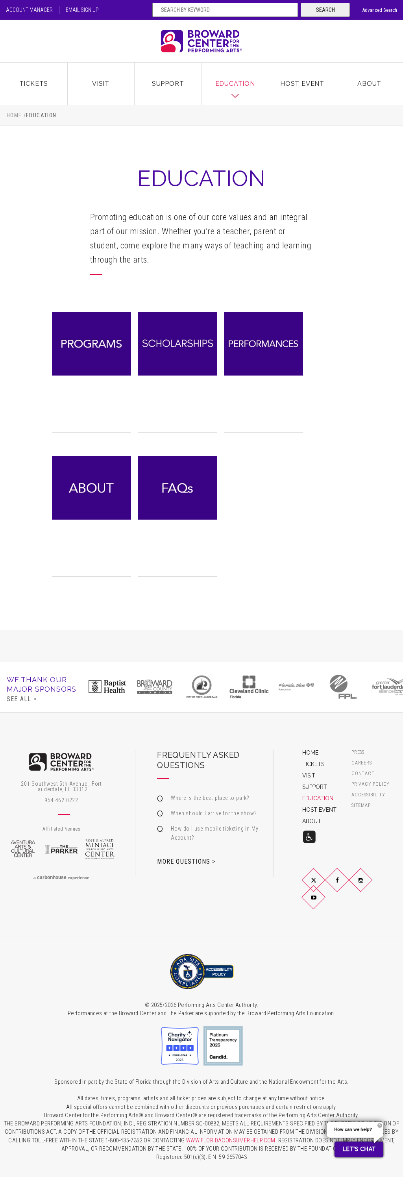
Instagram (370, 886)
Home (14, 115)
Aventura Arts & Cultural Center (23, 849)
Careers (361, 763)
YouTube (323, 904)
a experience (61, 877)
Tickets (33, 83)
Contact (363, 773)
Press (357, 752)
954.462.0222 (61, 800)
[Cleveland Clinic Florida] (249, 687)
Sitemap (361, 805)
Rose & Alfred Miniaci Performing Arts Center (100, 849)
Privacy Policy (370, 784)
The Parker (61, 849)
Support (168, 83)
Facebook (346, 886)
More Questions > (186, 861)
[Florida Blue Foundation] (296, 687)
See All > (22, 698)
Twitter (323, 886)
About (369, 83)
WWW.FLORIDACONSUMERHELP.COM (230, 1140)
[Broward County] (155, 687)
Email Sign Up (82, 10)
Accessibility (368, 795)
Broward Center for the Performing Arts (201, 41)
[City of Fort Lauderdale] (202, 687)
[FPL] (344, 687)
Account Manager (29, 10)
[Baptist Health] (107, 687)
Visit (100, 83)
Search (325, 10)
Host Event (302, 83)
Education (235, 83)
